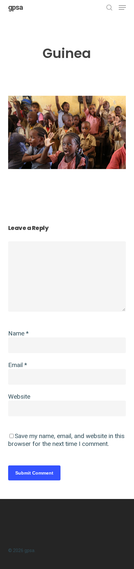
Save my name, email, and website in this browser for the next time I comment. (66, 440)
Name (18, 333)
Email (17, 365)
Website (19, 396)
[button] (122, 7)
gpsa (15, 7)
